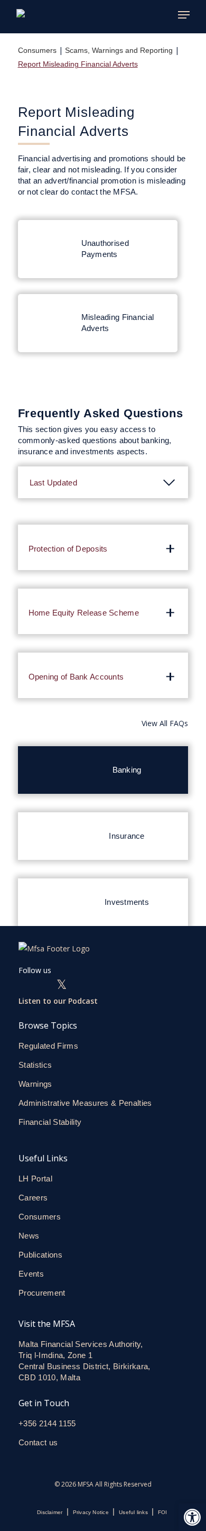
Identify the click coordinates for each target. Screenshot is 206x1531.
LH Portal (35, 1178)
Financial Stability (49, 1121)
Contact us (39, 1442)
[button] (192, 1517)
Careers (33, 1197)
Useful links (133, 1512)
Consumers (37, 50)
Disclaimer (49, 1512)
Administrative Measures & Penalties (85, 1102)
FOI (162, 1512)
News (28, 1235)
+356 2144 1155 (47, 1423)
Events (31, 1273)
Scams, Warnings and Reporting (119, 50)
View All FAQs (165, 723)
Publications (40, 1254)
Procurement (41, 1292)
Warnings (35, 1083)
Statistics (35, 1064)
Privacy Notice (91, 1512)
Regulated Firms (48, 1045)
